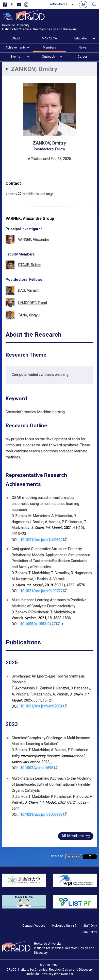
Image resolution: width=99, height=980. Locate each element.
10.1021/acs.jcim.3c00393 (41, 814)
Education (81, 38)
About (16, 38)
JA (83, 4)
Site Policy (89, 932)
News (82, 47)
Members (49, 47)
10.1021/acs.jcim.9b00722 (41, 591)
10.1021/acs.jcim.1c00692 (41, 540)
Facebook (73, 856)
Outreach (48, 56)
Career (82, 56)
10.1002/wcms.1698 (36, 768)
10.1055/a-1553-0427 (38, 624)
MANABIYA (49, 38)
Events (15, 56)
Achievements (15, 47)
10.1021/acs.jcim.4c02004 (41, 706)
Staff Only (90, 925)
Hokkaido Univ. (62, 925)
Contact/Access (57, 4)
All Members (72, 835)
